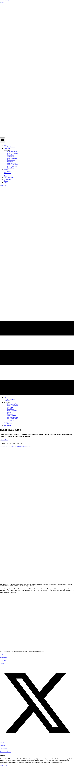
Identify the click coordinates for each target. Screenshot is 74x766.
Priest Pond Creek (12, 166)
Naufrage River (11, 163)
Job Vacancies (11, 147)
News (5, 176)
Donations (3, 660)
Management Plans (12, 151)
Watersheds (7, 150)
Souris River (10, 168)
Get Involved (7, 173)
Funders (9, 171)
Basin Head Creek (12, 153)
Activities (3, 745)
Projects (6, 169)
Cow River (10, 156)
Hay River (10, 161)
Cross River (10, 155)
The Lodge (7, 148)
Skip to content (4, 1)
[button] (37, 638)
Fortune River (11, 160)
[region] (37, 621)
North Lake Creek (12, 164)
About (5, 145)
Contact (6, 182)
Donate (6, 181)
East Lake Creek (12, 158)
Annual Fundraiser (9, 177)
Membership (7, 179)
